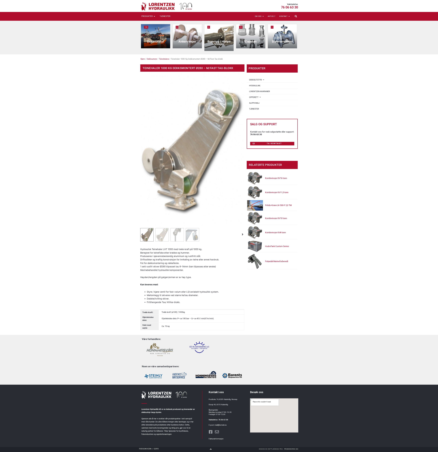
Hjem (142, 59)
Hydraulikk (254, 85)
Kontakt (283, 16)
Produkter (147, 16)
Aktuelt (271, 16)
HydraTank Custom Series (277, 246)
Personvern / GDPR (149, 449)
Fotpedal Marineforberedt (276, 261)
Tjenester (165, 16)
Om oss (258, 16)
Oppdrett (253, 97)
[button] (296, 16)
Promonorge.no (291, 449)
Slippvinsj (254, 103)
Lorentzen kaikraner (259, 91)
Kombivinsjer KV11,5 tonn (276, 192)
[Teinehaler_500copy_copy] (192, 149)
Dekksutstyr (152, 59)
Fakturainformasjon (216, 439)
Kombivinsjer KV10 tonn (276, 218)
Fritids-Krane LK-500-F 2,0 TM (278, 205)
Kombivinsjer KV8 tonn (275, 232)
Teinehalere (164, 59)
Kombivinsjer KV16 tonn (276, 178)
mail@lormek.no (221, 425)
